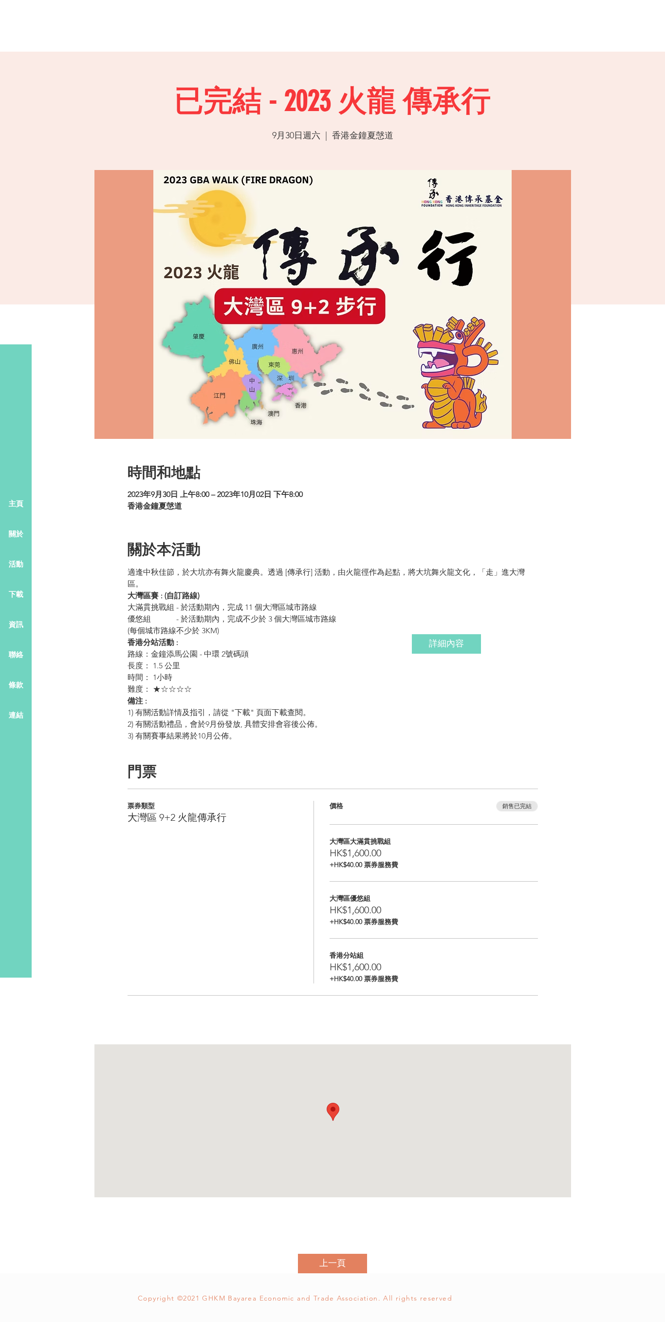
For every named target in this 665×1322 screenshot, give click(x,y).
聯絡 (16, 655)
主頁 (16, 504)
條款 (16, 685)
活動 (16, 564)
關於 (16, 534)
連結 (16, 715)
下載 (16, 594)
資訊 (16, 625)
